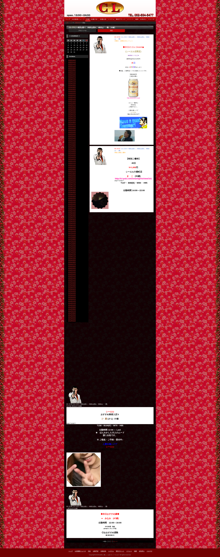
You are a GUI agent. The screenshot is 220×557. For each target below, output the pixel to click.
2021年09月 (72, 144)
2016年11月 (72, 256)
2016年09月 (72, 260)
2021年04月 (72, 153)
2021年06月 (72, 149)
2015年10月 (72, 282)
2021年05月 (72, 151)
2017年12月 (72, 231)
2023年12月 (72, 97)
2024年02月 (72, 93)
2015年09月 (72, 284)
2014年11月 (72, 303)
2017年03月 (72, 249)
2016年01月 (72, 276)
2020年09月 (72, 167)
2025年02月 (72, 76)
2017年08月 (72, 239)
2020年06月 (72, 173)
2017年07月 (72, 241)
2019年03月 (72, 202)
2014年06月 (72, 313)
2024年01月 (72, 95)
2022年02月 (72, 134)
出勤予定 (95, 551)
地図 (135, 551)
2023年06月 (72, 107)
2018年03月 (72, 225)
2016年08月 (72, 262)
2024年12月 (72, 80)
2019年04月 (72, 200)
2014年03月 (72, 319)
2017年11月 (72, 233)
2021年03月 (72, 155)
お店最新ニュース (80, 551)
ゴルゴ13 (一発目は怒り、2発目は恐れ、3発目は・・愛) (90, 404)
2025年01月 (72, 78)
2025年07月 (72, 72)
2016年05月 (72, 268)
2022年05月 (72, 128)
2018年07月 (72, 218)
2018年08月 (72, 216)
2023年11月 (72, 99)
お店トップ (68, 23)
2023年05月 (72, 109)
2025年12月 (72, 64)
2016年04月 (72, 270)
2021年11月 (72, 140)
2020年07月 (72, 171)
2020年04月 (72, 177)
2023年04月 (72, 111)
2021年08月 (72, 146)
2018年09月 (72, 214)
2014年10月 (72, 305)
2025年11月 (72, 66)
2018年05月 (72, 221)
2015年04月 (72, 293)
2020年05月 (72, 175)
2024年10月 (72, 83)
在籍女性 (77, 23)
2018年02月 (72, 227)
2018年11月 (72, 210)
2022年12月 (72, 116)
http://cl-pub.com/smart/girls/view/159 (110, 421)
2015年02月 (72, 297)
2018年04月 (72, 223)
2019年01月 (72, 206)
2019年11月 (72, 186)
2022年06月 (72, 126)
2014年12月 (72, 301)
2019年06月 (72, 196)
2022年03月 (72, 132)
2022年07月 (72, 124)
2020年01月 (72, 183)
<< (70, 36)
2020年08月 (72, 169)
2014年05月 (72, 315)
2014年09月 (72, 307)
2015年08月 (72, 286)
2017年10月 (72, 235)
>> (79, 36)
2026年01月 (72, 62)
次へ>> (115, 541)
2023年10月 (72, 101)
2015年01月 (72, 299)
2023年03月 (72, 113)
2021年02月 (72, 157)
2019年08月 (72, 192)
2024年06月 (72, 89)
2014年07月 (72, 311)
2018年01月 (72, 229)
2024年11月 (72, 81)
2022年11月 (72, 118)
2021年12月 (72, 138)
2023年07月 (72, 105)
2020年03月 (72, 179)
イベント (129, 551)
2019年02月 (72, 204)
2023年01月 (72, 114)
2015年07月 (72, 288)
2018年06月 (72, 219)
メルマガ (149, 551)
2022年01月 (72, 136)
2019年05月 (72, 198)
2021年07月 (72, 148)
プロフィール (82, 30)
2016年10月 (72, 258)
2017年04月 (72, 247)
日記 (111, 30)
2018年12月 (72, 208)
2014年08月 (72, 309)
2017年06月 (72, 243)
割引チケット (120, 551)
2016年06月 (72, 266)
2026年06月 (72, 60)
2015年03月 (72, 295)
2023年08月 (72, 103)
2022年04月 (72, 130)
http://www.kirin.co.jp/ (133, 98)
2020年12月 (72, 161)
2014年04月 (72, 317)
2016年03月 (72, 272)
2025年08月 (72, 70)
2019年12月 (72, 184)
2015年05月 (72, 291)
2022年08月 (72, 122)
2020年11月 (72, 163)
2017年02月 (72, 251)
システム (111, 551)
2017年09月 (72, 237)
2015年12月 (72, 278)
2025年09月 (72, 68)
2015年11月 (72, 280)
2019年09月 (72, 190)
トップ (71, 551)
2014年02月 (72, 321)
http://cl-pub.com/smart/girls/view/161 (133, 178)
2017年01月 (72, 253)
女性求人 (141, 551)
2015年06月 (72, 289)
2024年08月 (72, 87)
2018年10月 (72, 212)
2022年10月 (72, 120)
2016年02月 (72, 274)
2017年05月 (72, 245)
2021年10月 (72, 142)
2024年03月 (72, 91)
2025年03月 (72, 74)
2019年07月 (72, 194)
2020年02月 (72, 181)
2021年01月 (72, 159)
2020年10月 (72, 165)
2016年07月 (72, 264)
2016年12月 (72, 254)
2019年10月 (72, 188)
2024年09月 (72, 85)
